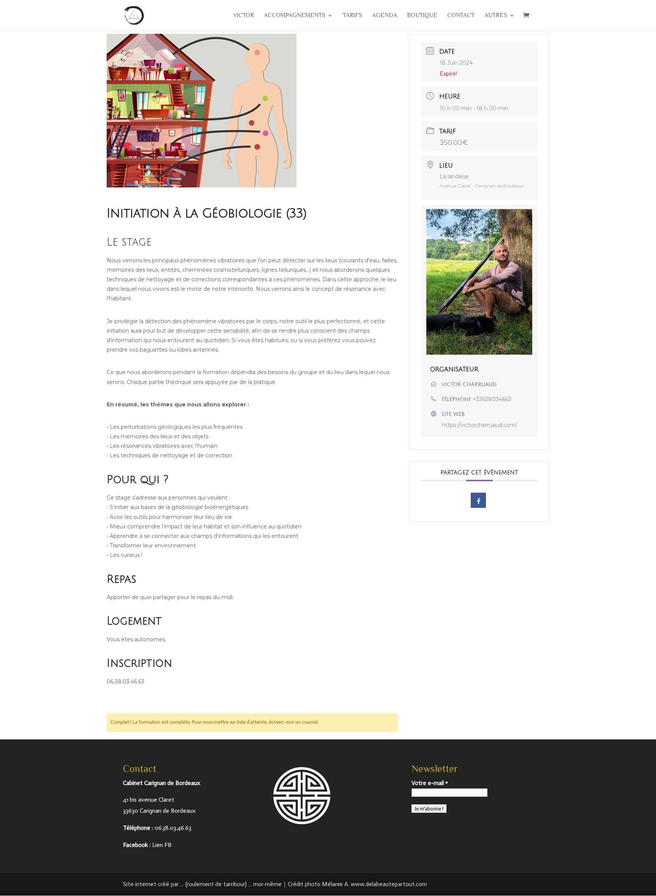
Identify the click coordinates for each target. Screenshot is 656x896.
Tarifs (352, 16)
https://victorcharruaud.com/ (479, 425)
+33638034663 (492, 399)
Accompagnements (294, 16)
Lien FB (162, 844)
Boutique (422, 16)
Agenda (384, 16)
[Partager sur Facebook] (478, 500)
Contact (461, 16)
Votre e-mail (430, 783)
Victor (243, 16)
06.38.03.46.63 (173, 827)
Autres (495, 16)
